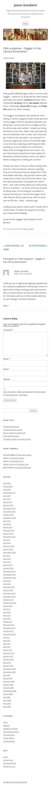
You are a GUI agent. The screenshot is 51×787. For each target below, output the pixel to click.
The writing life (9, 735)
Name (6, 359)
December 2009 (9, 669)
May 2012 (7, 615)
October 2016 (8, 515)
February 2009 (8, 681)
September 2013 (9, 577)
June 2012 (7, 612)
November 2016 (9, 511)
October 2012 (8, 599)
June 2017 (7, 496)
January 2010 (8, 666)
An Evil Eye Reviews (38, 245)
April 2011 (7, 647)
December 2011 (9, 628)
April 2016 (7, 524)
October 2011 (8, 631)
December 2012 (9, 593)
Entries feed (8, 760)
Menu (26, 24)
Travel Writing (8, 738)
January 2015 (8, 549)
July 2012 (6, 609)
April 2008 (7, 706)
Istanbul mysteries (10, 728)
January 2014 (8, 568)
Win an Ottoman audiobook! (14, 433)
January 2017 (8, 505)
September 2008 (9, 691)
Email (6, 369)
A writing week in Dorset (12, 430)
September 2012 (9, 603)
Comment (8, 330)
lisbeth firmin (8, 464)
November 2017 (9, 492)
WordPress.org (9, 766)
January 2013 (8, 590)
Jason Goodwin (25, 5)
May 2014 (7, 562)
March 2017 (7, 502)
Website (6, 379)
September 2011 (9, 634)
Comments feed (9, 763)
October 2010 (8, 659)
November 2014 (9, 552)
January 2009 (8, 684)
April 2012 (7, 618)
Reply (5, 305)
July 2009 (6, 675)
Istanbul (6, 725)
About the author (25, 455)
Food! (5, 722)
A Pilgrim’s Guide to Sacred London (17, 439)
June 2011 (7, 640)
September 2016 (9, 518)
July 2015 (6, 540)
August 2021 (8, 486)
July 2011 (6, 637)
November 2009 (9, 672)
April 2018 (7, 489)
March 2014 (7, 565)
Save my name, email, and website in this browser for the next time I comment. (24, 393)
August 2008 (8, 694)
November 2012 (9, 596)
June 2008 (7, 700)
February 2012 (8, 625)
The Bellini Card (17, 461)
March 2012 (7, 622)
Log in (5, 757)
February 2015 (8, 546)
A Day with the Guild (11, 436)
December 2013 (9, 571)
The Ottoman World (11, 732)
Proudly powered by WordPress (15, 782)
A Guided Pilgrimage (11, 426)
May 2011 (7, 644)
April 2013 (7, 584)
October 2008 (8, 688)
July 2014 (6, 555)
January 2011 (8, 656)
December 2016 (9, 508)
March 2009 (7, 678)
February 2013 (8, 587)
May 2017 (7, 499)
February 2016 (8, 530)
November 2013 (9, 574)
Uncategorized (9, 741)
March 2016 (7, 527)
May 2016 (7, 521)
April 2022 (7, 483)
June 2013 (7, 581)
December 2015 (9, 537)
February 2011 (8, 653)
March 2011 (7, 650)
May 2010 (7, 662)
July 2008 (6, 697)
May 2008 (7, 703)
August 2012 (8, 606)
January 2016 (8, 533)
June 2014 (7, 559)
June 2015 (7, 543)
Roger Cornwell (21, 271)
